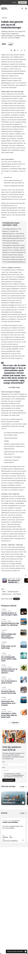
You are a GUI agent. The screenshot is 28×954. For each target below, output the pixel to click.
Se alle (22, 786)
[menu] (26, 8)
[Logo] (4, 8)
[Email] (21, 50)
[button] (25, 575)
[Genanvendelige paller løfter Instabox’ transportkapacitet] (14, 634)
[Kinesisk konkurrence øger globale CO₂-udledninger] (14, 622)
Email (3, 767)
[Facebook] (11, 50)
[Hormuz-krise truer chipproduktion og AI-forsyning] (14, 701)
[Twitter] (18, 50)
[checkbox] (3, 775)
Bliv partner (22, 2)
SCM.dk (10, 44)
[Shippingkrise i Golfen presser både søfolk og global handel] (14, 713)
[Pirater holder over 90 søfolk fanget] (14, 645)
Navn (3, 761)
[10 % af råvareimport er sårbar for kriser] (14, 680)
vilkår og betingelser (17, 775)
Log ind (14, 2)
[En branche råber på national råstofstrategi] (14, 690)
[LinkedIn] (14, 50)
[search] (22, 8)
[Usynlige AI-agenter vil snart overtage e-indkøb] (14, 612)
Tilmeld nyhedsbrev (9, 780)
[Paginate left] (2, 798)
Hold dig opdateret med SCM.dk (15, 951)
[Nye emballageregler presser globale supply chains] (14, 657)
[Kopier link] (24, 50)
